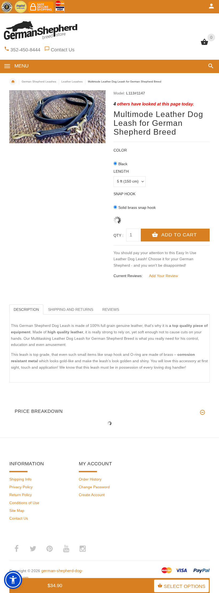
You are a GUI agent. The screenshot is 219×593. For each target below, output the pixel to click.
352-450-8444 (25, 49)
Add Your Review (163, 276)
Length (121, 171)
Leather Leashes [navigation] (72, 81)
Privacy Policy (21, 487)
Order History (90, 479)
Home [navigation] (12, 81)
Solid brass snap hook (137, 207)
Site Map (16, 510)
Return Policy (20, 495)
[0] (204, 44)
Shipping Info (20, 479)
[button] (209, 66)
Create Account (92, 495)
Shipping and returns (70, 309)
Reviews (110, 309)
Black (122, 164)
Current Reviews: (128, 276)
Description (26, 309)
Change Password (94, 487)
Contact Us (63, 49)
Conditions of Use (24, 503)
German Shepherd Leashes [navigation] (39, 81)
